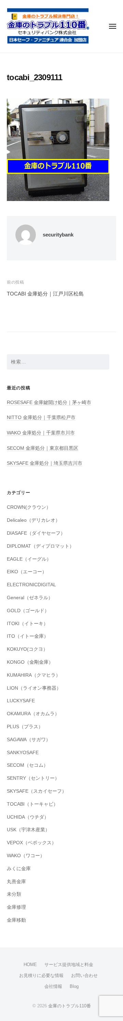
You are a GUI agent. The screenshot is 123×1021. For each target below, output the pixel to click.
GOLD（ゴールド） (28, 610)
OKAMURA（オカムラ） (33, 713)
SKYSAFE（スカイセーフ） (37, 791)
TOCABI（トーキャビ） (32, 804)
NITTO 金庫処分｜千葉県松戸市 (41, 417)
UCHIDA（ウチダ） (28, 817)
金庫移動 (16, 920)
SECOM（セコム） (27, 765)
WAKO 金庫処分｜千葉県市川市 (41, 432)
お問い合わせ (84, 975)
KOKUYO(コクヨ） (27, 649)
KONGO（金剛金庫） (30, 662)
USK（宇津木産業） (28, 829)
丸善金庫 (16, 881)
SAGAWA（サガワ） (29, 739)
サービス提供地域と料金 (68, 964)
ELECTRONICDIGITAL (31, 584)
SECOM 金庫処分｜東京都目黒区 (42, 448)
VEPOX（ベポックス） (31, 842)
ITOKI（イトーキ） (27, 623)
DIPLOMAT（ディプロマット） (40, 546)
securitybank (58, 235)
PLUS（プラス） (25, 726)
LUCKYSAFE (21, 700)
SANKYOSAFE (23, 752)
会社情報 (53, 986)
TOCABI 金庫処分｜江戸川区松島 (45, 294)
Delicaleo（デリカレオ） (33, 520)
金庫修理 (16, 907)
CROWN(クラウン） (29, 507)
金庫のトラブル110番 (69, 1005)
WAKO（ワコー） (26, 855)
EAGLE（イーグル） (29, 559)
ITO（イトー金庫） (28, 636)
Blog (74, 986)
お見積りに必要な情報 (41, 975)
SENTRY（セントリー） (33, 778)
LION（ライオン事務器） (34, 688)
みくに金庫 (19, 868)
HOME (30, 964)
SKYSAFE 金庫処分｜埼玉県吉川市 (44, 463)
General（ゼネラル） (30, 597)
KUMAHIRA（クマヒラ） (33, 675)
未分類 (14, 894)
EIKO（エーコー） (27, 571)
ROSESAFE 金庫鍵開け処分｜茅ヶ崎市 (49, 402)
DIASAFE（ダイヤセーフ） (36, 533)
